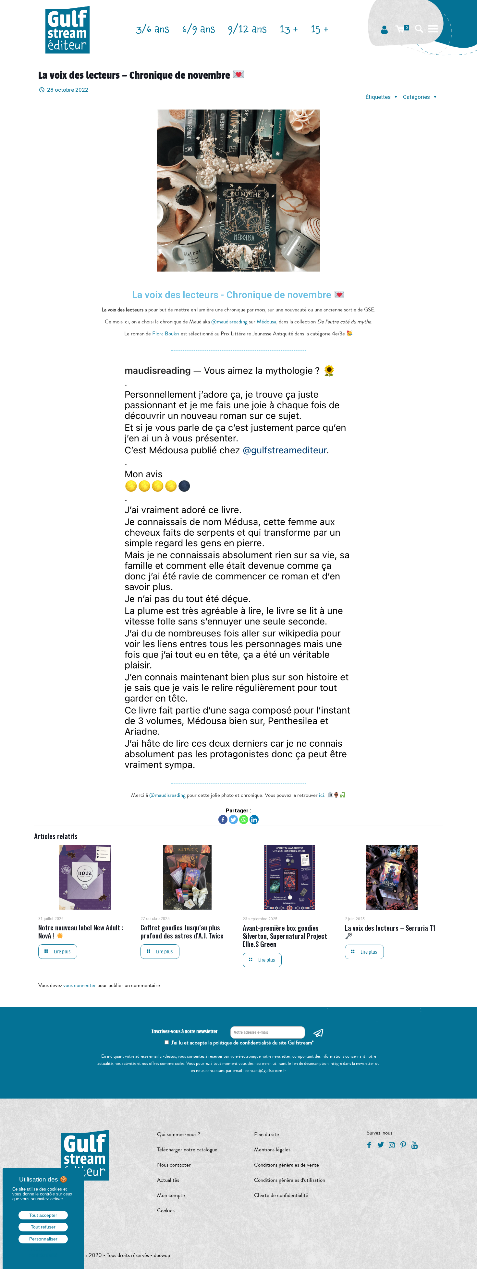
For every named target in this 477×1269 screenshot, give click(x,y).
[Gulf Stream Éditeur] (68, 29)
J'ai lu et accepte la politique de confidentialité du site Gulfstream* (242, 1043)
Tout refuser (43, 1226)
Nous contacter (174, 1165)
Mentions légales (272, 1150)
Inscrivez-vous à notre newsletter (184, 1032)
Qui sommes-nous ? (178, 1134)
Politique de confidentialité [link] (43, 1252)
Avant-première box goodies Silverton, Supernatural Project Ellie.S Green (285, 936)
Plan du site (266, 1134)
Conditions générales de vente (286, 1165)
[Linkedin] (254, 819)
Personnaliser (43, 1238)
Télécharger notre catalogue (187, 1150)
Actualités (168, 1180)
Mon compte (171, 1195)
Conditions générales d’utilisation (289, 1180)
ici (321, 795)
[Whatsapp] (243, 819)
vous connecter (79, 985)
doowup (162, 1255)
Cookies (166, 1210)
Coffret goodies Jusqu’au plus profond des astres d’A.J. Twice (182, 931)
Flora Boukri (165, 334)
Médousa (266, 322)
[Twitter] (233, 819)
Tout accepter (43, 1215)
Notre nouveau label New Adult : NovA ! (80, 931)
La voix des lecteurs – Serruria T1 (390, 928)
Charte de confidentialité (281, 1195)
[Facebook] (222, 819)
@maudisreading (229, 322)
